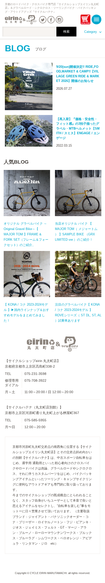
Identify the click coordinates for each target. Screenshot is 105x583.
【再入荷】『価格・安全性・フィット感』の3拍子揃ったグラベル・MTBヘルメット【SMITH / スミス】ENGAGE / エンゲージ (78, 128)
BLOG (25, 48)
